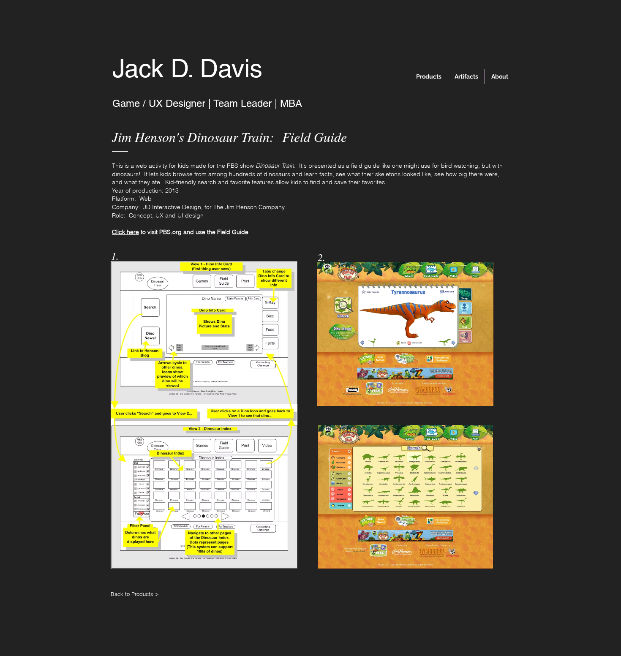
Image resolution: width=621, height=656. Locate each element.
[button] (204, 415)
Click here (125, 232)
